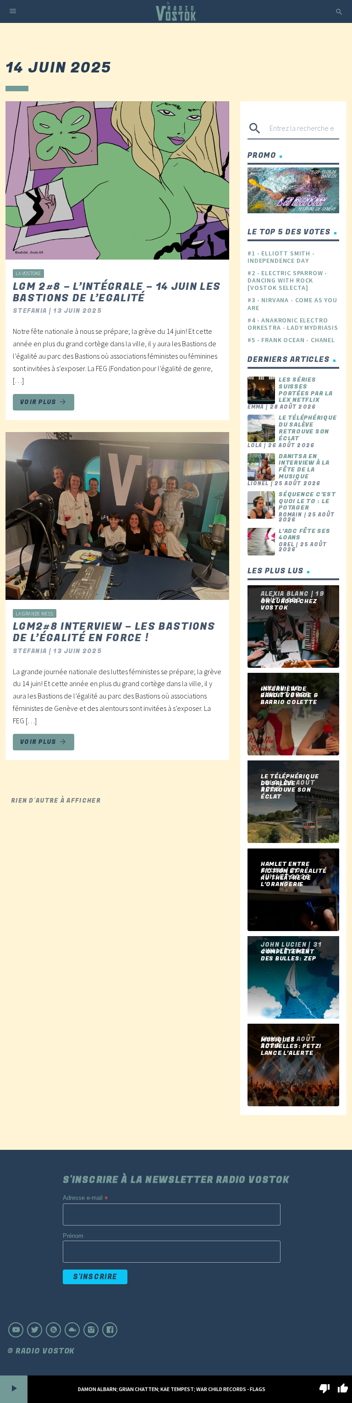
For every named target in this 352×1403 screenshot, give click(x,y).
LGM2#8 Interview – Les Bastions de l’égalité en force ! (114, 632)
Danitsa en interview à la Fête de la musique (304, 466)
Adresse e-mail (85, 1198)
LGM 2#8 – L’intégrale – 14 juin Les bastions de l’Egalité (117, 292)
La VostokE (28, 273)
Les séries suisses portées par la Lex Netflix (306, 390)
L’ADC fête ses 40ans (304, 534)
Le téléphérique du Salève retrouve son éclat (308, 428)
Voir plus (43, 402)
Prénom (73, 1235)
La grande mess (34, 613)
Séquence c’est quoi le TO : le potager (307, 501)
